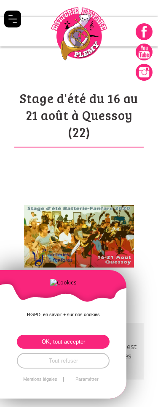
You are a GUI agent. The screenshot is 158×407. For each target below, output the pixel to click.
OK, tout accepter (63, 342)
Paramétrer (87, 379)
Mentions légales (40, 379)
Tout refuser (63, 361)
